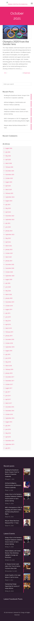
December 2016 (9, 407)
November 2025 (9, 174)
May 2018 (8, 362)
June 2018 (8, 358)
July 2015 (7, 448)
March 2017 (8, 403)
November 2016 (9, 410)
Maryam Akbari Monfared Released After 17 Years (15, 126)
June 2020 (8, 287)
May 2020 (8, 290)
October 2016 (9, 414)
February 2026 (9, 167)
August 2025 (8, 182)
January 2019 (8, 335)
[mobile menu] (31, 3)
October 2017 (9, 384)
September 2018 (9, 347)
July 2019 (7, 313)
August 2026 (8, 148)
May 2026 (8, 156)
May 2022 (8, 238)
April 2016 (8, 437)
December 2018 (9, 339)
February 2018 (9, 369)
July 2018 (7, 354)
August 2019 (8, 309)
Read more (27, 73)
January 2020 (8, 298)
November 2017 (9, 380)
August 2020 (8, 279)
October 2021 (9, 253)
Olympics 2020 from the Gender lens (16, 42)
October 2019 (9, 305)
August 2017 (8, 388)
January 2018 (8, 373)
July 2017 (7, 392)
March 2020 (8, 294)
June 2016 (8, 429)
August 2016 (8, 422)
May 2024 (8, 208)
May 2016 (8, 433)
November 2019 (9, 302)
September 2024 (9, 197)
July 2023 (7, 223)
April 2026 (8, 159)
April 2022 (8, 242)
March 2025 (8, 189)
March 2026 (8, 163)
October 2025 (9, 178)
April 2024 (8, 212)
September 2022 (9, 234)
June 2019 (8, 317)
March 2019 (8, 328)
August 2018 (8, 350)
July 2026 (7, 152)
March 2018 (8, 365)
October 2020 (9, 272)
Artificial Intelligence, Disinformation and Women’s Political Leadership (15, 103)
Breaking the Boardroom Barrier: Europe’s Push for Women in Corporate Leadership (16, 97)
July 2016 (7, 425)
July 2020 (7, 283)
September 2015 (9, 444)
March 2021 (8, 257)
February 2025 (9, 193)
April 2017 (8, 399)
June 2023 (8, 227)
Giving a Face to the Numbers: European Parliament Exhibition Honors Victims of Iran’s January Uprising (16, 111)
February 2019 (9, 332)
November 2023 (9, 216)
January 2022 (8, 249)
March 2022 (8, 246)
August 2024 (8, 201)
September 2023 (9, 219)
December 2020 (9, 264)
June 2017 (8, 395)
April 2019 (8, 324)
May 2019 (8, 320)
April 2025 (8, 186)
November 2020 (9, 268)
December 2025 (9, 171)
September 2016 (9, 418)
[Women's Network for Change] (17, 3)
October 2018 (9, 343)
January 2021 (8, 260)
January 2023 (8, 231)
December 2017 (9, 377)
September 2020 (9, 275)
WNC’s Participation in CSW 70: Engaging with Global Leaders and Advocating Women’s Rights (16, 120)
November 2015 (9, 440)
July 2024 (7, 204)
